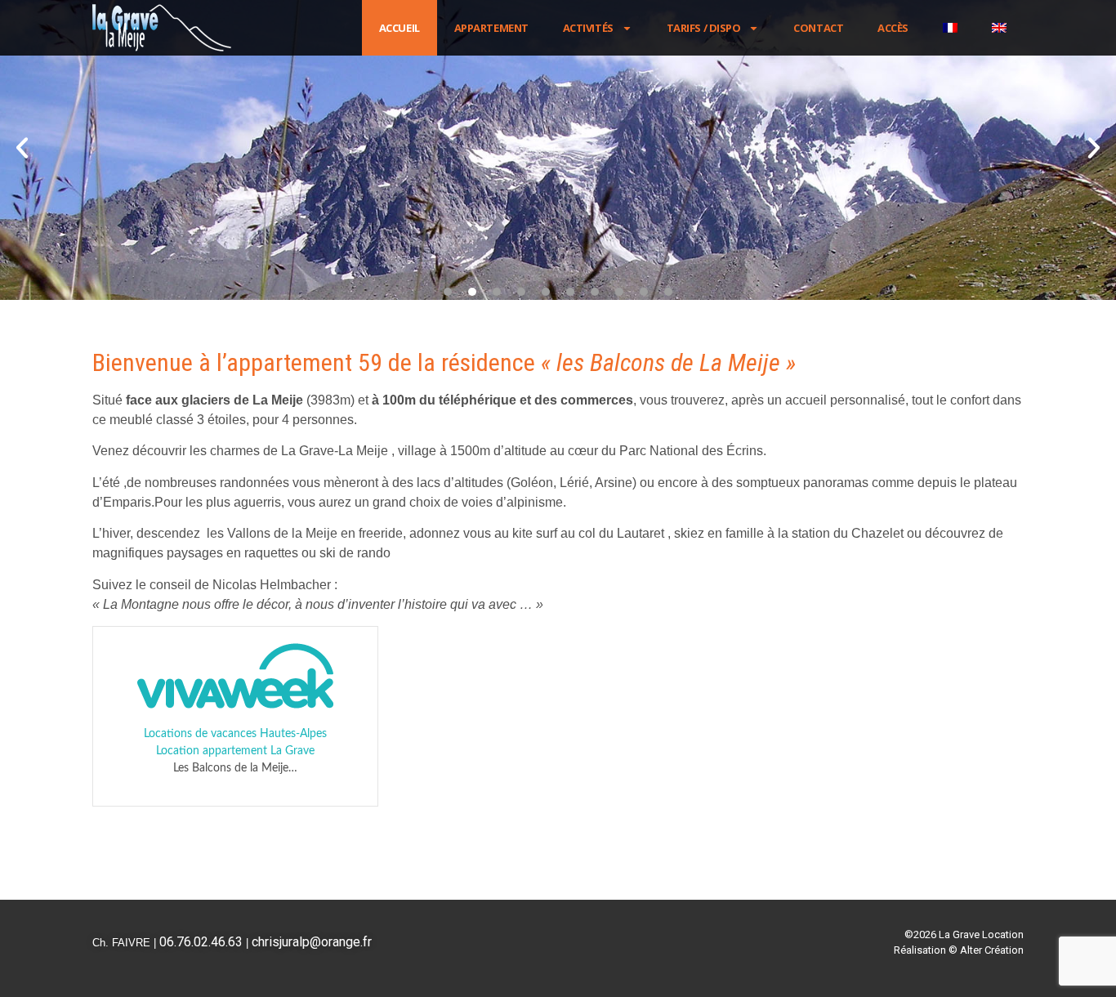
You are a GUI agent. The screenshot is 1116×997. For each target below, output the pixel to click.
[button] (22, 148)
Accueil (399, 27)
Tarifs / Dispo (704, 27)
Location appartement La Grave (235, 751)
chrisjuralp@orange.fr (312, 942)
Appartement (491, 27)
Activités (588, 27)
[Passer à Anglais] (999, 28)
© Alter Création (986, 950)
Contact (818, 27)
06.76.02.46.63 (201, 942)
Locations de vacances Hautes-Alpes (235, 734)
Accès (892, 27)
